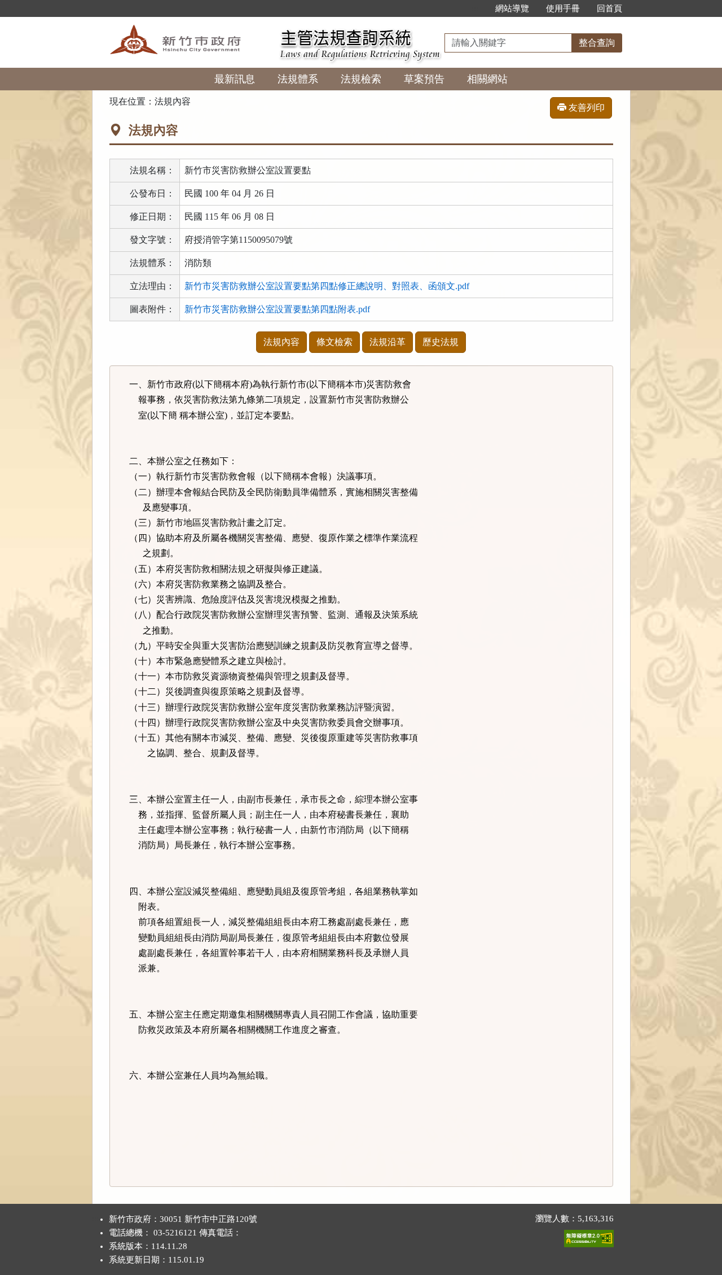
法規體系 (298, 79)
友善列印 (585, 107)
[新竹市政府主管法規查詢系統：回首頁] (182, 23)
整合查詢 (597, 42)
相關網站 (487, 79)
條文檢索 (334, 342)
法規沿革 (387, 342)
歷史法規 (440, 342)
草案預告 (424, 79)
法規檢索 (361, 79)
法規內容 (281, 342)
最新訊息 (234, 79)
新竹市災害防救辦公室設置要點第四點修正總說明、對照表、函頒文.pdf (326, 286)
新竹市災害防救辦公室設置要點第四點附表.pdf (277, 309)
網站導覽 (512, 8)
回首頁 (609, 8)
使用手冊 (563, 8)
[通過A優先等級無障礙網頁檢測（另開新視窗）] (589, 1236)
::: (475, 8)
